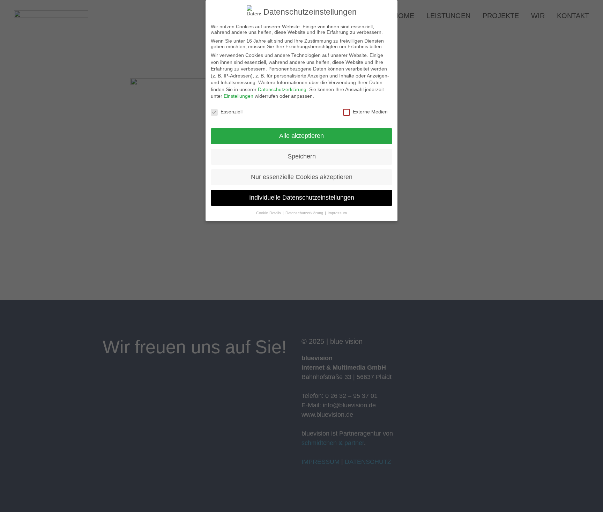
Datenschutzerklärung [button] (304, 213)
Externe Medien (370, 111)
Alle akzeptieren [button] (301, 135)
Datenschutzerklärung (282, 89)
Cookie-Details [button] (269, 213)
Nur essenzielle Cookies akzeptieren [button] (301, 176)
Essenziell (232, 111)
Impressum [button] (337, 213)
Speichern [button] (302, 156)
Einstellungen (238, 96)
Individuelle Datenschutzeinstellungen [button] (301, 197)
